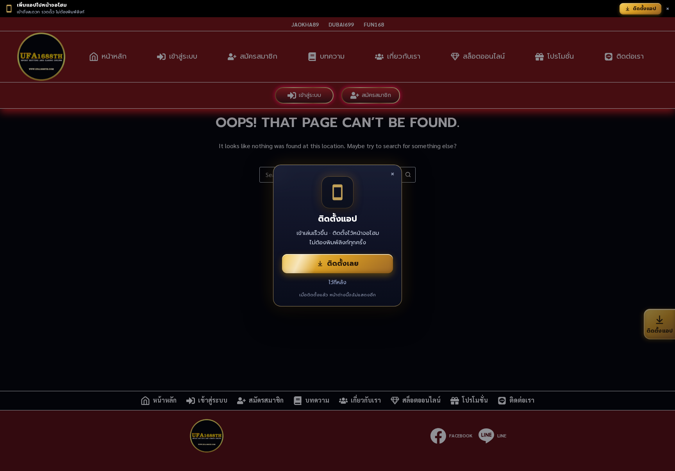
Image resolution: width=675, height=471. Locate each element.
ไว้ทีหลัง (337, 282)
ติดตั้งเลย (343, 263)
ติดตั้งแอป (644, 8)
